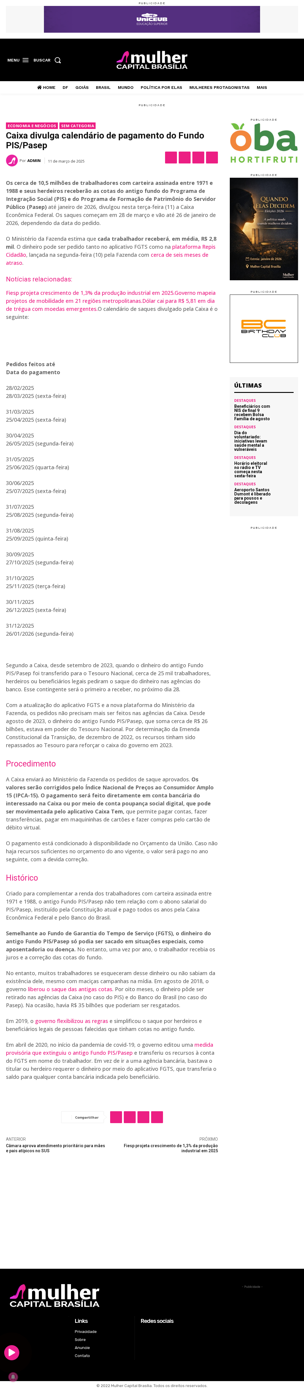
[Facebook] (265, 60)
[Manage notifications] (13, 1377)
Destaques (245, 400)
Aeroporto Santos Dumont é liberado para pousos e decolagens (252, 496)
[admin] (13, 160)
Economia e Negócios (32, 125)
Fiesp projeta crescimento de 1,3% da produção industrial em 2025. (90, 292)
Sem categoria (77, 125)
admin (34, 160)
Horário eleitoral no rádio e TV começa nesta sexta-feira (250, 469)
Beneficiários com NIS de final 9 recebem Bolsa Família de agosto (252, 412)
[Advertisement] (152, 1224)
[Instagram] (274, 60)
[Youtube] (293, 60)
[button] (49, 60)
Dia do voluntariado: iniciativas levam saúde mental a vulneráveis (250, 441)
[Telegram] (212, 157)
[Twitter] (284, 60)
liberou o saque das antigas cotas (70, 989)
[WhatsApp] (198, 157)
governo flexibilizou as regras (71, 1020)
